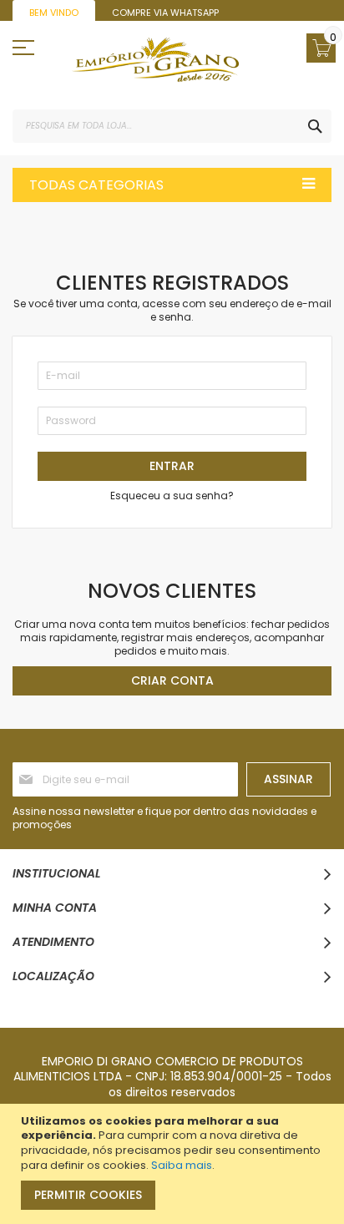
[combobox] (172, 126)
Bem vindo (53, 12)
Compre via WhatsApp (165, 12)
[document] (174, 1164)
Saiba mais (181, 1165)
